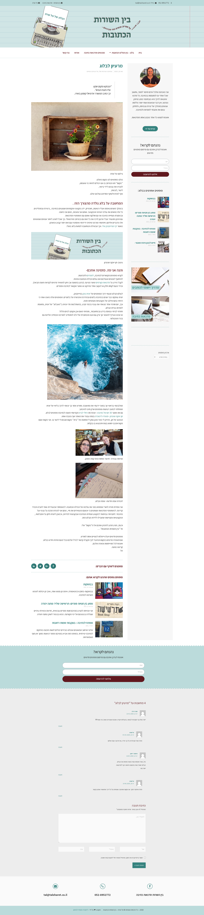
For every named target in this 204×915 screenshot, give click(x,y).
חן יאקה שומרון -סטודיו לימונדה (109, 416)
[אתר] (71, 850)
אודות (76, 52)
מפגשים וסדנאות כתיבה (94, 52)
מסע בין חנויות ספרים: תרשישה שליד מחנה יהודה (145, 216)
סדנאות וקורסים (103, 282)
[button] (150, 128)
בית (140, 52)
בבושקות (151, 198)
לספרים (90, 275)
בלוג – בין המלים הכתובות (123, 52)
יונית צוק (86, 293)
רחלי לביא (83, 412)
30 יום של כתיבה (104, 412)
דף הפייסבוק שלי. (110, 226)
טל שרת (132, 732)
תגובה (60, 726)
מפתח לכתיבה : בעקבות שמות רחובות (72, 623)
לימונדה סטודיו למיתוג (80, 910)
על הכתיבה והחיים (92, 71)
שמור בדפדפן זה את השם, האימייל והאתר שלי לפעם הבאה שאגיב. (121, 858)
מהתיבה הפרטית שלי (105, 71)
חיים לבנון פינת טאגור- (145, 242)
